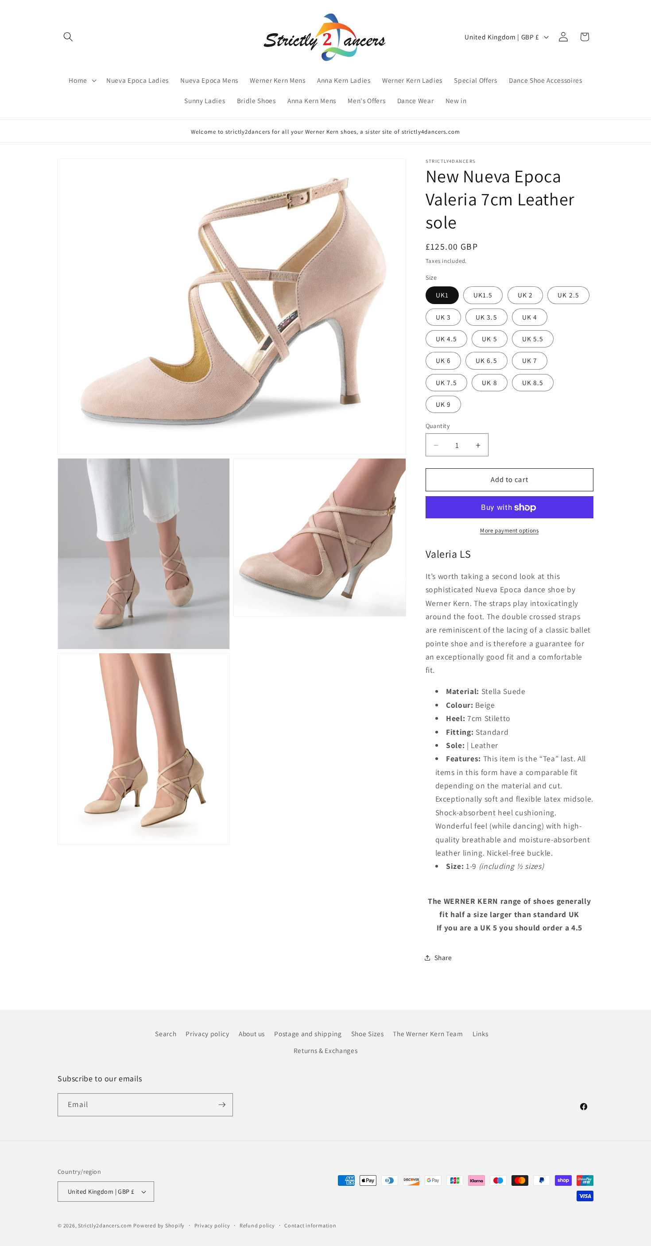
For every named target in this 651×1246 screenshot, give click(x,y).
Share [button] (443, 957)
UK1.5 (483, 295)
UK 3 (443, 316)
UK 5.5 (533, 338)
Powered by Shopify (159, 1225)
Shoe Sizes (367, 1033)
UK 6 (443, 360)
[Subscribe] (221, 1104)
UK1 (442, 295)
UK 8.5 (533, 382)
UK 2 (525, 295)
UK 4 (529, 316)
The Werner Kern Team (428, 1033)
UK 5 (489, 338)
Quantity (438, 425)
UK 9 (443, 404)
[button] (68, 36)
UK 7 (529, 360)
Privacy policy (207, 1033)
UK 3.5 (486, 316)
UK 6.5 (486, 360)
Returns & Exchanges (326, 1050)
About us (252, 1033)
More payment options (509, 530)
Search (165, 1033)
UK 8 (489, 382)
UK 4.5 (446, 338)
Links (480, 1033)
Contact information (310, 1225)
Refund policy (257, 1225)
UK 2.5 (568, 295)
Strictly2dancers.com (105, 1225)
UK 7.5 (446, 382)
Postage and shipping (307, 1033)
